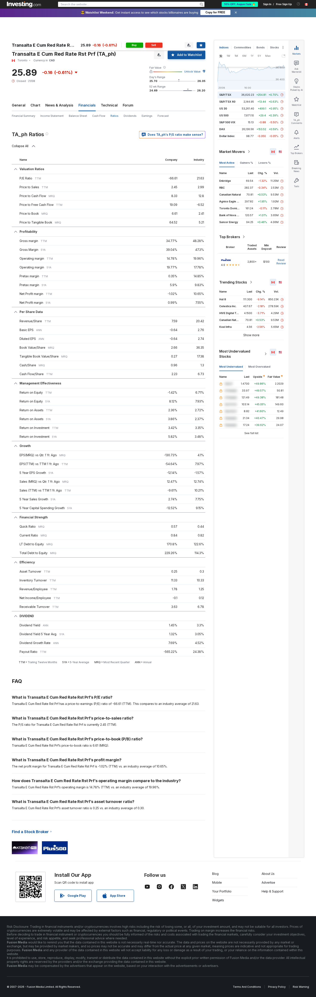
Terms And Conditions (247, 986)
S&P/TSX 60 (227, 101)
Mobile (217, 882)
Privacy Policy (277, 986)
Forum (128, 105)
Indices (224, 47)
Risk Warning (301, 986)
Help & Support (272, 891)
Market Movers (232, 151)
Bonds (260, 47)
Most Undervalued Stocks (234, 354)
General (18, 105)
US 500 (224, 115)
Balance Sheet (78, 115)
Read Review (281, 261)
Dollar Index (227, 136)
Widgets (218, 900)
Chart (35, 105)
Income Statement (52, 115)
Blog (215, 873)
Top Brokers (229, 237)
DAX (222, 129)
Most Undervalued (231, 366)
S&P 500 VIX (227, 122)
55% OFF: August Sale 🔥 (239, 4)
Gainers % (246, 162)
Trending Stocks (233, 282)
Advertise (268, 882)
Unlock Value (192, 71)
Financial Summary (23, 115)
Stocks (274, 47)
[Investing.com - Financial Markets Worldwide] (24, 4)
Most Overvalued (259, 366)
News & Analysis (59, 105)
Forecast (163, 115)
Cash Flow (98, 115)
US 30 (223, 108)
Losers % (264, 162)
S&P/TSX (225, 94)
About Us (268, 873)
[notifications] (298, 4)
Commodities (242, 47)
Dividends (130, 115)
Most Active (227, 162)
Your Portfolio (222, 891)
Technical (109, 105)
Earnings (147, 115)
